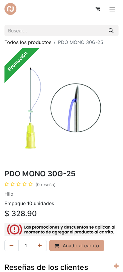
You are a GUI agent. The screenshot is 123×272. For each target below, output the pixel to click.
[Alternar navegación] (112, 8)
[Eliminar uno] (11, 245)
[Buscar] (111, 30)
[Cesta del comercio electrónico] (98, 9)
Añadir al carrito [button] (80, 246)
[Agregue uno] (40, 245)
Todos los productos (27, 42)
